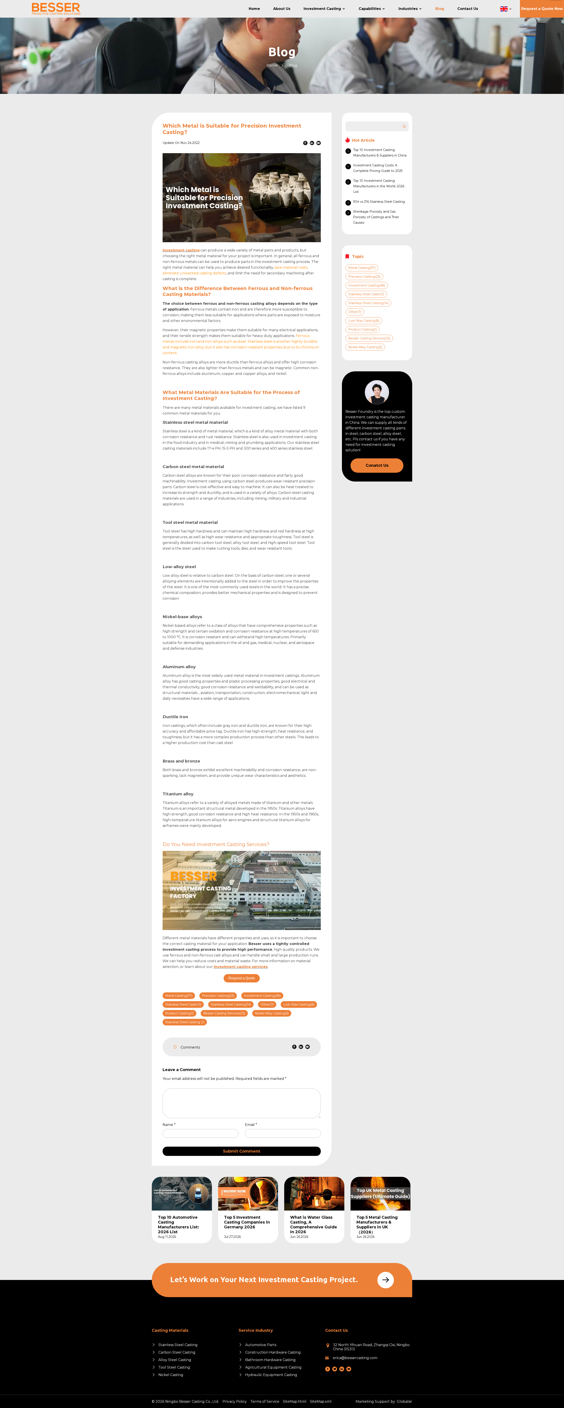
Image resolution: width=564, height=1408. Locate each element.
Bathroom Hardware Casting (270, 1360)
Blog (293, 65)
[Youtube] (318, 143)
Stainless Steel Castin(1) (183, 1004)
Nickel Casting (170, 1375)
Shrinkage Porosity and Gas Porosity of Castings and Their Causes (376, 217)
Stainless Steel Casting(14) (231, 1004)
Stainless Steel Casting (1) (184, 1022)
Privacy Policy (235, 1401)
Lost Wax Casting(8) (298, 1004)
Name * (171, 1125)
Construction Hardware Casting (273, 1352)
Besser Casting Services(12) (224, 1013)
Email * (253, 1125)
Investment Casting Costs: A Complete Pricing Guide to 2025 (378, 168)
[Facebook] (305, 143)
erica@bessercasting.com (355, 1358)
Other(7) (267, 1004)
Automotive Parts (260, 1345)
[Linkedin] (312, 143)
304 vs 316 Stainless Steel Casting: (379, 202)
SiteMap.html (294, 1401)
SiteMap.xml (321, 1401)
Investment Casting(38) (262, 996)
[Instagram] (334, 1369)
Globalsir (404, 1401)
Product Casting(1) (179, 1013)
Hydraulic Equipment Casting (271, 1375)
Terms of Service (264, 1401)
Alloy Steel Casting (174, 1360)
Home (272, 65)
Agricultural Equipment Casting (273, 1367)
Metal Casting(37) (178, 996)
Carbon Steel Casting (176, 1352)
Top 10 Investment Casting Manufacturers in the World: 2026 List (378, 186)
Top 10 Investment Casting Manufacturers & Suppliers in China (379, 152)
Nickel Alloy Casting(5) (272, 1013)
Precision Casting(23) (218, 996)
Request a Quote (241, 978)
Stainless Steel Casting (178, 1345)
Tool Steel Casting (174, 1367)
